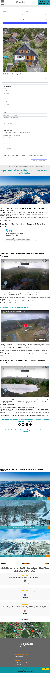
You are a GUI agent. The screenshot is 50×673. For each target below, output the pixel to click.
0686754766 (43, 1)
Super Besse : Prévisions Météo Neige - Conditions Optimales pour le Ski (23, 498)
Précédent (3, 563)
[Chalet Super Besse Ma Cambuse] (9, 166)
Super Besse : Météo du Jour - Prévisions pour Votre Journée (23, 556)
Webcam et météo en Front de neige (14, 307)
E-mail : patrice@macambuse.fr (20, 665)
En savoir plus (30, 671)
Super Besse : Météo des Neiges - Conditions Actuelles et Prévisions (29, 166)
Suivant (47, 563)
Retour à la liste (25, 563)
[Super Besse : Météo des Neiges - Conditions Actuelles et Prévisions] (20, 3)
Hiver (12, 166)
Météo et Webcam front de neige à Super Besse (23, 527)
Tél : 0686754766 (18, 664)
